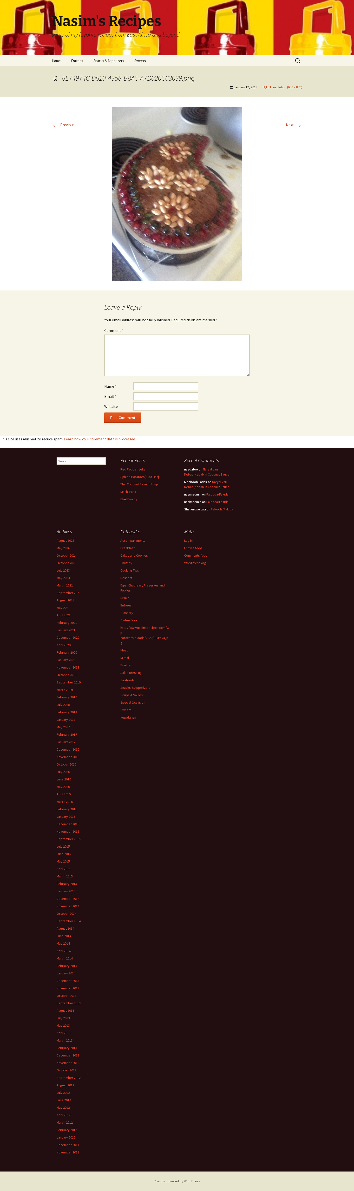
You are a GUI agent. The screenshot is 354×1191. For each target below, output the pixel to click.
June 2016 (64, 779)
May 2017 (63, 727)
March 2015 (65, 876)
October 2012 (66, 1070)
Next (294, 124)
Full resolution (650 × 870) (284, 87)
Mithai (124, 658)
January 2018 (66, 719)
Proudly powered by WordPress (177, 1181)
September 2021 (69, 593)
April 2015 (64, 869)
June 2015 (64, 854)
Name (110, 386)
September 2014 (69, 921)
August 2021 (65, 600)
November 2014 (68, 906)
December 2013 (68, 981)
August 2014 (65, 928)
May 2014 (63, 943)
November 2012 (68, 1063)
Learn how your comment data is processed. (100, 439)
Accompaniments (132, 540)
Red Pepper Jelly (132, 469)
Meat (124, 650)
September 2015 (69, 839)
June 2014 (64, 936)
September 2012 (69, 1077)
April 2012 (64, 1115)
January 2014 (66, 973)
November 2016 (68, 757)
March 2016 (65, 801)
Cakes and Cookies (134, 555)
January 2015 (66, 891)
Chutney (126, 563)
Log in (188, 540)
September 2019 (69, 682)
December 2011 (68, 1145)
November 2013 (68, 988)
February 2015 (67, 884)
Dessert (126, 578)
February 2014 (67, 966)
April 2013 (64, 1033)
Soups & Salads (131, 695)
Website (111, 406)
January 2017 (66, 742)
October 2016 (66, 764)
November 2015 (68, 831)
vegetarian (128, 717)
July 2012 (63, 1092)
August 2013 (65, 1010)
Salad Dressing (131, 672)
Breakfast (127, 548)
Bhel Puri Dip (129, 499)
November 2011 (68, 1152)
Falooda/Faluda (217, 494)
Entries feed (193, 548)
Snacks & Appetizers (108, 60)
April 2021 (64, 615)
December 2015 (68, 824)
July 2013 (63, 1018)
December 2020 (68, 637)
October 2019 (66, 675)
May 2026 (63, 548)
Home (56, 60)
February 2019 (67, 697)
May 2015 (63, 861)
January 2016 (66, 816)
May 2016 (63, 787)
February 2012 (67, 1130)
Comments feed (196, 555)
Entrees (77, 60)
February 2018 (67, 712)
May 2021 (63, 607)
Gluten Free (128, 620)
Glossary (126, 613)
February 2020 (67, 652)
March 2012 (65, 1122)
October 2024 (66, 555)
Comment (114, 330)
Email (110, 396)
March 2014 (65, 958)
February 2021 (67, 622)
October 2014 (66, 913)
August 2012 (65, 1085)
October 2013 (66, 995)
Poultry (125, 665)
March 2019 (65, 690)
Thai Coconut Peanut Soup (139, 484)
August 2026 (65, 540)
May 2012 (63, 1107)
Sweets (140, 60)
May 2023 (63, 578)
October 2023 (66, 563)
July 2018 (63, 704)
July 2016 (63, 772)
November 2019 (68, 667)
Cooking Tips (129, 570)
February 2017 (67, 734)
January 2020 (66, 660)
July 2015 (63, 846)
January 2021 (66, 630)
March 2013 (65, 1040)
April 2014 (64, 951)
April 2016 (64, 794)
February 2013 (67, 1048)
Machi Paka (128, 491)
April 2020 (64, 645)
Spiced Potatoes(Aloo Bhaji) (140, 477)
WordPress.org (195, 563)
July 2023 (63, 570)
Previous (63, 124)
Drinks (124, 598)
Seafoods (127, 680)
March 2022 (65, 585)
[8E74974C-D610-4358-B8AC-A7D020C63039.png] (177, 193)
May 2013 (63, 1025)
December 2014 (68, 898)
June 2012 (64, 1100)
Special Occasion (132, 702)
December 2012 (68, 1055)
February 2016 (67, 809)
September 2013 (69, 1003)
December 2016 (68, 749)
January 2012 (66, 1137)
